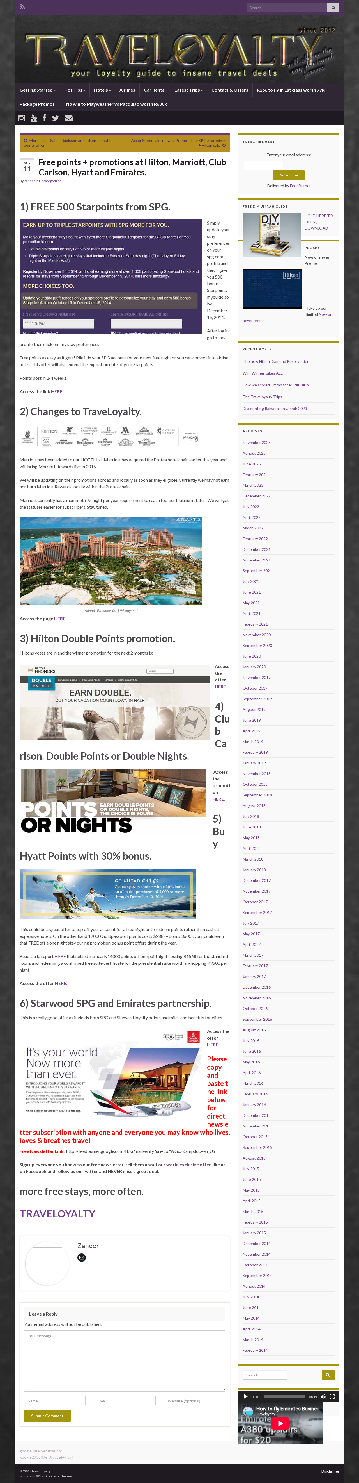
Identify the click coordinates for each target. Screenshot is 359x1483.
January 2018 (254, 869)
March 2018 (253, 859)
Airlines (127, 89)
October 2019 (255, 688)
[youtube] (34, 118)
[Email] (68, 118)
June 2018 (252, 827)
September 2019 (257, 698)
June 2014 (252, 1307)
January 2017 (254, 976)
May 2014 (251, 1318)
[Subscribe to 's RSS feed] (22, 6)
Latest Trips (187, 89)
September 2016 (257, 1019)
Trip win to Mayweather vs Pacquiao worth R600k (115, 104)
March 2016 (253, 1083)
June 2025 (252, 463)
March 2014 (253, 1339)
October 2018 (255, 784)
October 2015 (255, 1136)
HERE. (57, 391)
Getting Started (37, 89)
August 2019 (254, 709)
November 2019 (257, 677)
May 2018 (251, 837)
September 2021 (257, 570)
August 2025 (254, 453)
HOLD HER (314, 215)
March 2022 (253, 528)
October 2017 (255, 901)
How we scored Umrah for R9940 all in (276, 384)
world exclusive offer (188, 1164)
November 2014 (257, 1254)
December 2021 (257, 549)
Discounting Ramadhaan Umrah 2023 (275, 408)
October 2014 (255, 1264)
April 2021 (252, 613)
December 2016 (257, 987)
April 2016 (252, 1072)
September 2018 (257, 795)
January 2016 (254, 1104)
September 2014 (257, 1275)
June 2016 (252, 1051)
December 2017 (257, 880)
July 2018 (251, 816)
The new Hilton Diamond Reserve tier (276, 361)
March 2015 (253, 1211)
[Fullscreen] (332, 1397)
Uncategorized (50, 181)
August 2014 (254, 1286)
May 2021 (251, 602)
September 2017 (257, 912)
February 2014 (255, 1350)
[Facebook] (44, 118)
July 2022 (251, 506)
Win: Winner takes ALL (263, 373)
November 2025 (257, 442)
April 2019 (252, 730)
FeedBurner (300, 185)
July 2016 (251, 1040)
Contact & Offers (229, 89)
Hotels (101, 89)
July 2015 (251, 1168)
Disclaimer (330, 1471)
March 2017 (253, 955)
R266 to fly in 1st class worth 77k (291, 89)
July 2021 (251, 581)
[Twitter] (55, 118)
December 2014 (257, 1243)
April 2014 (252, 1328)
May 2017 (251, 933)
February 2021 (255, 624)
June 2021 (252, 592)
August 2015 (254, 1158)
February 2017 (255, 965)
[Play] (245, 1397)
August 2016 (254, 1029)
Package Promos (37, 104)
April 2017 (252, 944)
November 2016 (257, 997)
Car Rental (155, 89)
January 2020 (254, 666)
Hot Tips (73, 89)
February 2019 (255, 752)
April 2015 (252, 1200)
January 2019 (254, 762)
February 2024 (255, 474)
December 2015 (257, 1115)
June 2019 (252, 720)
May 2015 (251, 1190)
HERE (59, 618)
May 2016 (251, 1061)
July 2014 (251, 1296)
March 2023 (253, 485)
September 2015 (257, 1147)
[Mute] (323, 1397)
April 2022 (252, 517)
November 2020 (257, 634)
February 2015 (255, 1222)
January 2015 (254, 1232)
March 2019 (253, 741)
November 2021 (257, 560)
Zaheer (29, 181)
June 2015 (252, 1179)
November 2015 (257, 1126)
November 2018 (257, 773)
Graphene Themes (58, 1476)
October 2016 (255, 1008)
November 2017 (257, 891)
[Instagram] (21, 118)
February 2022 (255, 538)
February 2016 (255, 1094)
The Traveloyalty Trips (262, 396)
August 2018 (254, 805)
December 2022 (257, 495)
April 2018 (252, 848)
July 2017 (251, 923)
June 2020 (252, 656)
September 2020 (257, 645)
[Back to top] (346, 1470)
